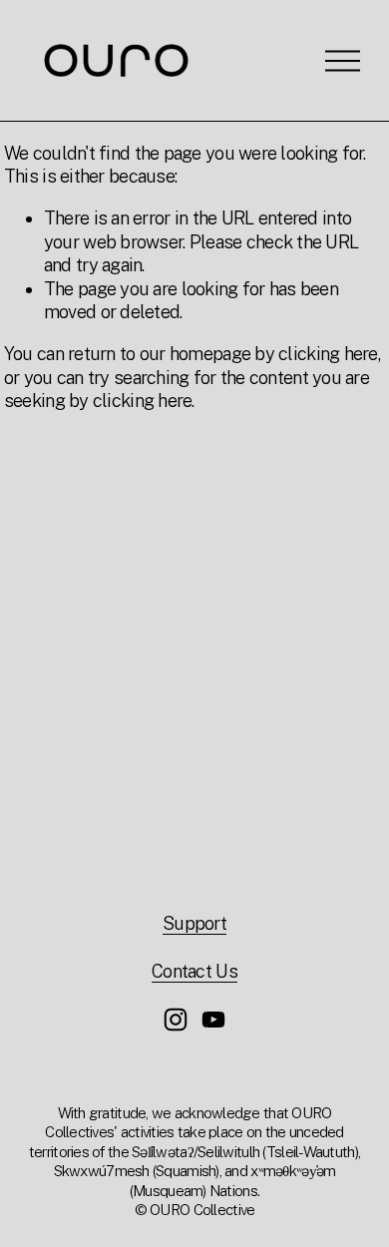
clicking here (328, 353)
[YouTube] (213, 1020)
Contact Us (194, 971)
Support (194, 923)
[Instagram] (176, 1020)
